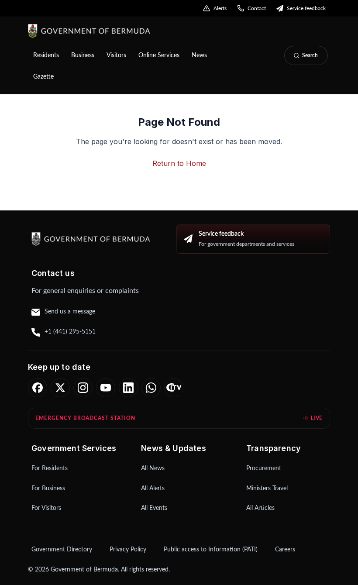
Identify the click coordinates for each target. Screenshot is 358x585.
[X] (60, 387)
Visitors (116, 55)
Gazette (43, 77)
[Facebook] (37, 387)
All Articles (260, 508)
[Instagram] (83, 387)
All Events (154, 508)
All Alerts (153, 488)
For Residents (49, 468)
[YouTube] (105, 387)
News (199, 55)
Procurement (263, 468)
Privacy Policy (128, 550)
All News (153, 468)
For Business (48, 488)
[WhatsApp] (151, 387)
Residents (46, 55)
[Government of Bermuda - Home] (136, 31)
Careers (285, 550)
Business (82, 55)
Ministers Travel (267, 488)
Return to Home (179, 163)
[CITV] (173, 387)
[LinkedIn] (128, 387)
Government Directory (61, 550)
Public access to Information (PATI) (211, 550)
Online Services (158, 55)
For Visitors (46, 508)
